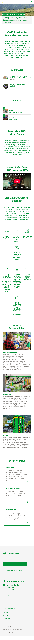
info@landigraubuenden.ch (15, 581)
